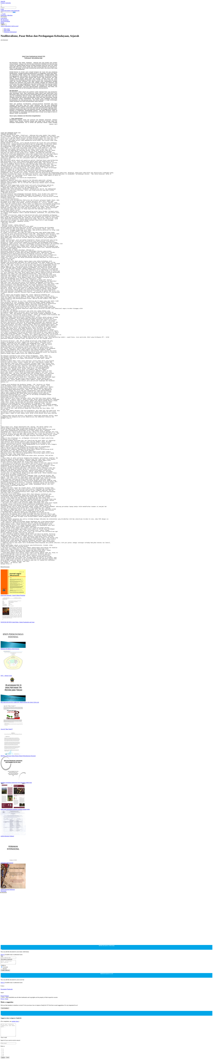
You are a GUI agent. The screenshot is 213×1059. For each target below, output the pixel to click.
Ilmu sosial (7, 29)
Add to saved (14, 26)
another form (15, 1021)
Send (7, 1057)
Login (2, 9)
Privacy (3, 999)
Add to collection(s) (6, 26)
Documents (4, 989)
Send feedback (5, 1008)
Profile (2, 23)
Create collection (5, 970)
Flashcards (4, 15)
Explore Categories (6, 3)
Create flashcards (14, 10)
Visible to (3, 965)
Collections (9, 15)
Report (2, 996)
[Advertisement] (51, 44)
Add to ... (3, 24)
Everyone (5, 967)
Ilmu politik (7, 30)
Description (6, 959)
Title (2, 956)
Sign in (3, 954)
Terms (6, 999)
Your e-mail (4, 1037)
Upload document (5, 10)
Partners (7, 996)
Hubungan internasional (10, 32)
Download (3, 891)
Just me (5, 968)
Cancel (3, 1057)
